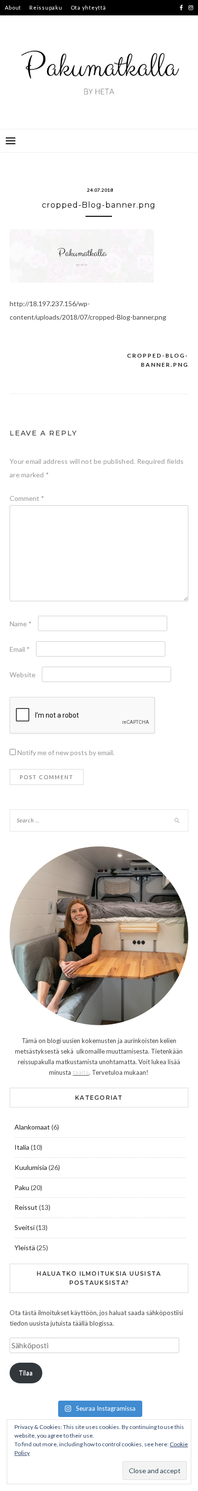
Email (20, 649)
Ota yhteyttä (88, 7)
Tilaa (26, 1373)
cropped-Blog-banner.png (157, 360)
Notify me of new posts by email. (65, 752)
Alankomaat (32, 1127)
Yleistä (24, 1247)
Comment (27, 498)
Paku (21, 1187)
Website (23, 675)
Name (21, 624)
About (13, 7)
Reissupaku (45, 7)
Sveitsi (24, 1227)
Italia (21, 1147)
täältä (81, 1072)
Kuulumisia (30, 1167)
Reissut (25, 1207)
